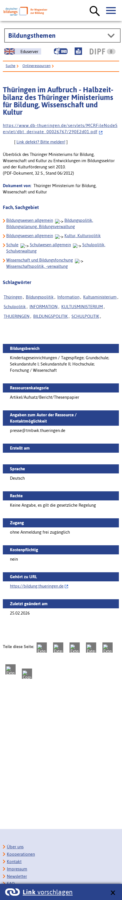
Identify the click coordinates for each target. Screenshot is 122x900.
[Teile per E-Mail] (10, 669)
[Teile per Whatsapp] (91, 647)
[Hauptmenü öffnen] (111, 10)
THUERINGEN (17, 316)
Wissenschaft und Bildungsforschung (39, 260)
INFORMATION (44, 306)
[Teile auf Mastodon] (42, 647)
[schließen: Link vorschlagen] (112, 893)
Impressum (17, 868)
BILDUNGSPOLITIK (50, 316)
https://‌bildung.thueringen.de (37, 586)
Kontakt (14, 861)
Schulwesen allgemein (50, 244)
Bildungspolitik (40, 297)
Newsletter (17, 876)
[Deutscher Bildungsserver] (25, 11)
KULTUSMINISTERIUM (82, 306)
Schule (12, 244)
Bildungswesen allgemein (29, 220)
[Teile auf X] (75, 647)
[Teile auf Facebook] (58, 647)
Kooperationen (21, 854)
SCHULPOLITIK (85, 316)
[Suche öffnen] (95, 11)
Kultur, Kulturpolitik (82, 235)
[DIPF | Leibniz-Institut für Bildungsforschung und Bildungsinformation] (102, 51)
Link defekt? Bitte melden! (40, 141)
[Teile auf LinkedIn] (107, 647)
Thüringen (13, 297)
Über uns (15, 846)
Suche (10, 66)
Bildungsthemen (32, 35)
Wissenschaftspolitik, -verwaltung (37, 266)
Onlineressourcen (36, 66)
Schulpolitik (15, 306)
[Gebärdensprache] (61, 51)
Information (68, 297)
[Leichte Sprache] (78, 51)
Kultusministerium (100, 297)
